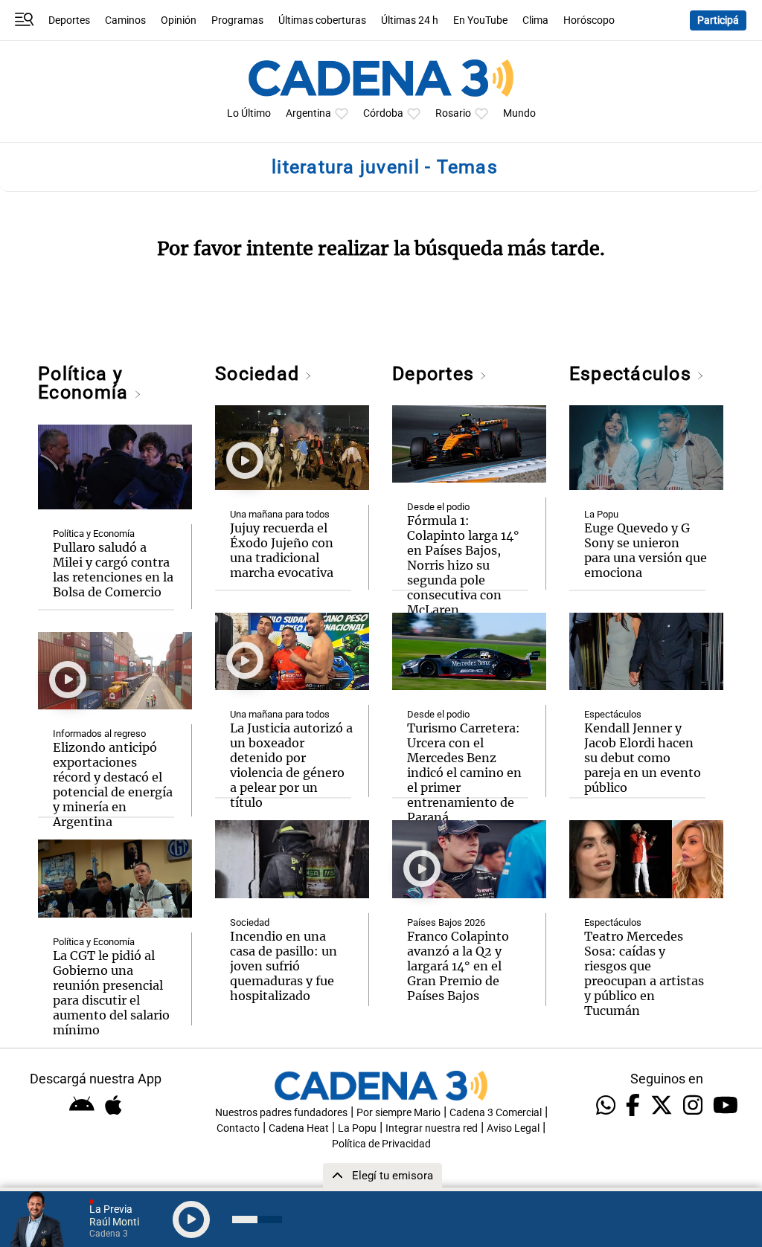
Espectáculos (633, 373)
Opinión (178, 20)
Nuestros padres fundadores (281, 1112)
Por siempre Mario (398, 1112)
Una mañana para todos (280, 514)
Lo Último (249, 113)
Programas (237, 20)
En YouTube (480, 20)
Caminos (125, 20)
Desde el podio (438, 506)
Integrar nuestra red (431, 1128)
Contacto (238, 1128)
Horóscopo (589, 20)
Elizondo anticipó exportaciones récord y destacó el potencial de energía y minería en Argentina (113, 784)
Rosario (453, 113)
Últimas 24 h (409, 20)
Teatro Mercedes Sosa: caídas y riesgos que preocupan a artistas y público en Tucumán (644, 973)
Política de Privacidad (381, 1144)
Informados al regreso (99, 733)
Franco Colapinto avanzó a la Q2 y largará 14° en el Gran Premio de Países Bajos (458, 966)
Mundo (519, 113)
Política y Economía (85, 383)
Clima (535, 20)
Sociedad (259, 373)
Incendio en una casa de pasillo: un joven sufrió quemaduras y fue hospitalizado (283, 966)
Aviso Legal (513, 1128)
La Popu (601, 514)
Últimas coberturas (322, 20)
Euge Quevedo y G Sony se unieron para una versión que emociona (645, 550)
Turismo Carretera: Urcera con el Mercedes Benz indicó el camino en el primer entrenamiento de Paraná (464, 773)
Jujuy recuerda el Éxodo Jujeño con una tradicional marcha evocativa (281, 550)
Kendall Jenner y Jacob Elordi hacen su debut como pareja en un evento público (642, 758)
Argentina (308, 113)
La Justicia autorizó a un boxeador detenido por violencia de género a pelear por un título (291, 765)
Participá (718, 20)
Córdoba (383, 113)
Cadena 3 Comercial (495, 1112)
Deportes (69, 20)
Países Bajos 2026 (446, 922)
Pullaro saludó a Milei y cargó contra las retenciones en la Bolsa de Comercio (113, 569)
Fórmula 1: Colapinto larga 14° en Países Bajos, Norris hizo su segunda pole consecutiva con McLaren (463, 565)
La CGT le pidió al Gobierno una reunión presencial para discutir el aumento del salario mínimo (111, 992)
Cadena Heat (299, 1128)
